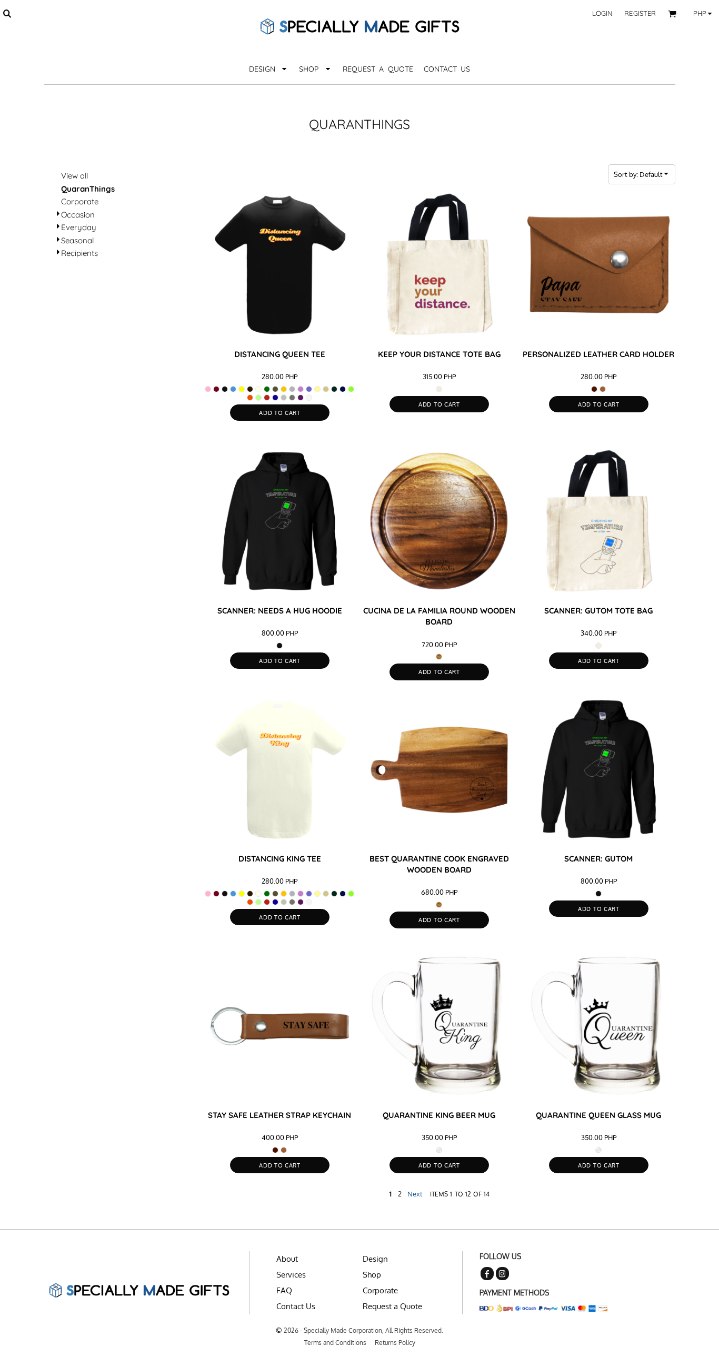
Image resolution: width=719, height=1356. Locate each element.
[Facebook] (487, 1273)
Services (291, 1275)
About (287, 1259)
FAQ (284, 1290)
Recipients (79, 253)
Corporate (79, 201)
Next (415, 1194)
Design (375, 1259)
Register (640, 13)
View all (74, 176)
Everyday (78, 227)
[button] (7, 13)
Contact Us (295, 1306)
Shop (372, 1275)
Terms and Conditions (335, 1343)
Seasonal (77, 240)
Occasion (78, 215)
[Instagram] (502, 1273)
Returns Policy (395, 1343)
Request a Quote (392, 1306)
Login (602, 13)
